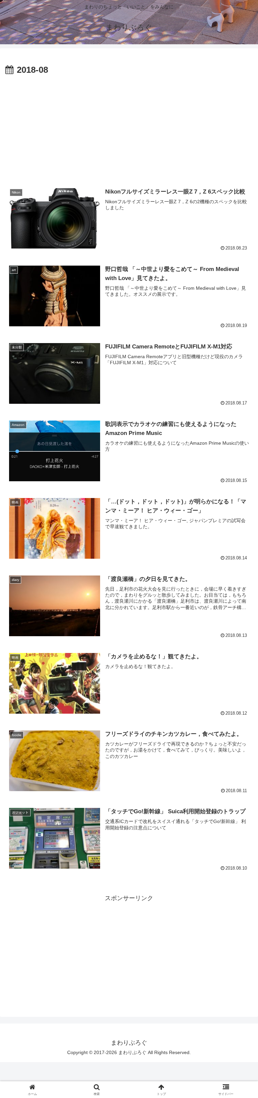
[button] (238, 935)
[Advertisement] (129, 128)
